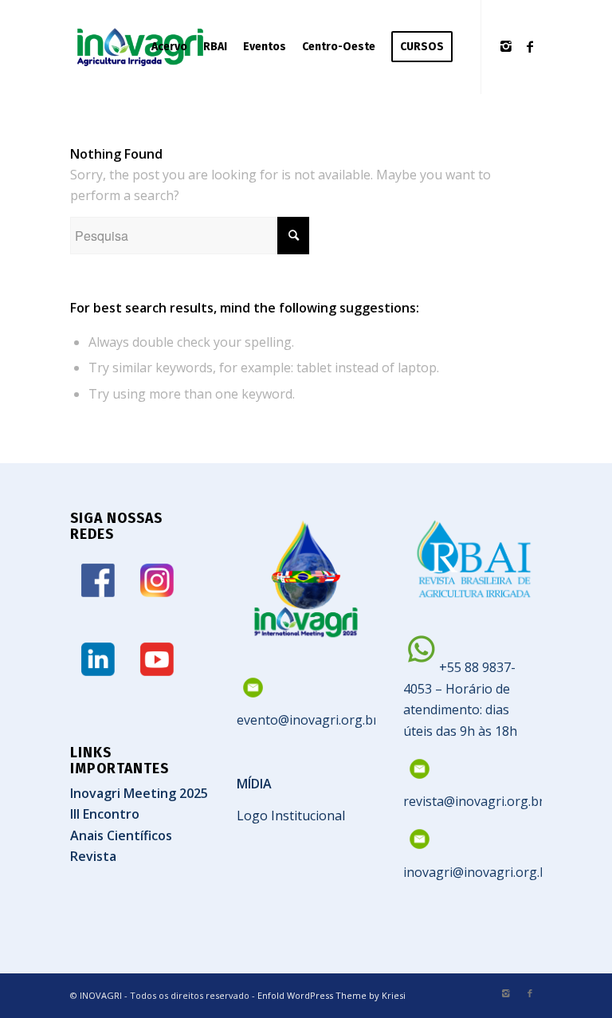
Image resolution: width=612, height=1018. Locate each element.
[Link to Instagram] (506, 46)
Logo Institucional (291, 815)
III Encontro (104, 814)
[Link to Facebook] (530, 46)
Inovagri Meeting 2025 (139, 793)
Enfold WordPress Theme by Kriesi (331, 995)
